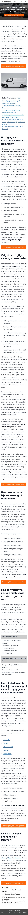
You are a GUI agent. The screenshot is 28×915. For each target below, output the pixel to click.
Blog (15, 912)
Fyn (9, 858)
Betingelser (24, 912)
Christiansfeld (8, 747)
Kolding (6, 750)
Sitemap (19, 912)
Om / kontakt (9, 913)
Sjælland (18, 858)
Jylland (3, 858)
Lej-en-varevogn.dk (8, 2)
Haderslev (6, 740)
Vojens (5, 743)
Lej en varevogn (3, 913)
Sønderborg (7, 754)
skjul (19, 98)
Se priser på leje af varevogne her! (14, 15)
